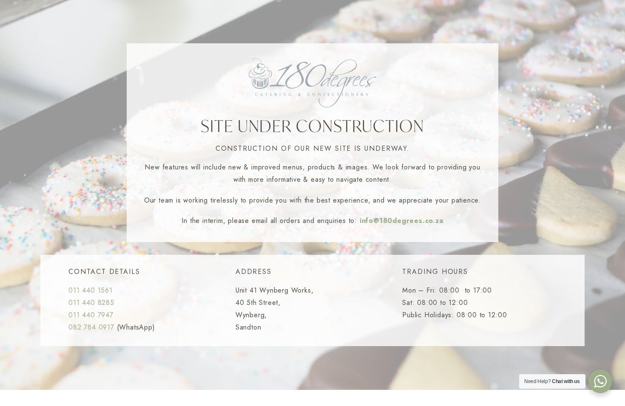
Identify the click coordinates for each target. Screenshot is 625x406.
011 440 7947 (91, 315)
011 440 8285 (91, 302)
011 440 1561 (90, 290)
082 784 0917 (91, 327)
